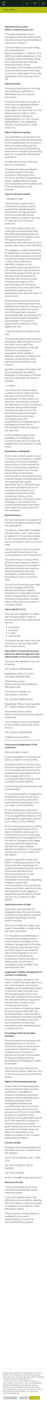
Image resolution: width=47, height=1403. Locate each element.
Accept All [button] (34, 1398)
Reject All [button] (23, 1398)
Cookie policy (18, 1383)
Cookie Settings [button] (10, 1398)
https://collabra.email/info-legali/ (22, 740)
